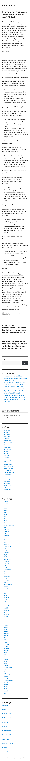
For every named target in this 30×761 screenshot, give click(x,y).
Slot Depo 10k (6, 713)
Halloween (7, 576)
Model (6, 608)
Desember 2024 (8, 466)
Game (5, 567)
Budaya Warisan (9, 525)
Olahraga (6, 629)
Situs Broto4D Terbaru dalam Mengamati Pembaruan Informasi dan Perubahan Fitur (15, 378)
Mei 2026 (7, 436)
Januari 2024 (8, 489)
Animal (6, 504)
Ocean (6, 627)
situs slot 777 (6, 739)
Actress (6, 501)
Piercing (6, 633)
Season (6, 659)
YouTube (6, 689)
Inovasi (6, 587)
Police (5, 640)
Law (5, 601)
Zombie (6, 691)
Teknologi (7, 674)
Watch (6, 684)
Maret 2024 (7, 485)
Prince (6, 646)
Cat (5, 533)
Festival (6, 563)
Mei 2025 (7, 455)
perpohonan (7, 631)
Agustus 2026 (8, 430)
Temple (6, 676)
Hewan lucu (7, 580)
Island (6, 589)
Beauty (6, 512)
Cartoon (6, 531)
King (5, 599)
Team (5, 672)
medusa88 (5, 752)
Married (6, 606)
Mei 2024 (7, 481)
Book (5, 521)
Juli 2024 (6, 477)
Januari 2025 (8, 464)
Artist (5, 508)
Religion (6, 650)
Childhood (7, 540)
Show (5, 663)
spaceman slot (8, 667)
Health (6, 578)
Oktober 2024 (8, 470)
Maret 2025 (7, 460)
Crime (5, 550)
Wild (5, 687)
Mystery (6, 616)
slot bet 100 (5, 705)
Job (5, 593)
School (6, 655)
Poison (6, 638)
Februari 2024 (8, 487)
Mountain (7, 610)
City (5, 542)
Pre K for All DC (9, 5)
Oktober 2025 (8, 447)
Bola (5, 518)
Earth (5, 557)
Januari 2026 (8, 440)
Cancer (6, 527)
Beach (6, 510)
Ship (5, 661)
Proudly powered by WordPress (18, 758)
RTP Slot (5, 709)
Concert (6, 544)
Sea (5, 657)
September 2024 (9, 472)
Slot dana (5, 722)
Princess (6, 648)
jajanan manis (8, 591)
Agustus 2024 (8, 474)
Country (6, 548)
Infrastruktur (8, 584)
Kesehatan (7, 597)
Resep (5, 652)
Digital (6, 555)
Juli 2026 (6, 432)
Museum (6, 614)
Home (6, 582)
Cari (3, 360)
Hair (5, 574)
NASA (5, 621)
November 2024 (9, 468)
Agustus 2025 (8, 449)
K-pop (6, 595)
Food (5, 565)
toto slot (5, 747)
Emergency (7, 559)
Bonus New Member (8, 735)
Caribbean (7, 529)
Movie (6, 612)
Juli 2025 (6, 451)
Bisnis (6, 516)
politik (6, 642)
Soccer (6, 665)
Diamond (6, 552)
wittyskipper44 (8, 313)
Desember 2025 (8, 443)
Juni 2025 (7, 453)
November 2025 (9, 445)
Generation (7, 569)
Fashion (6, 561)
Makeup (6, 604)
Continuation (8, 546)
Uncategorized (6, 314)
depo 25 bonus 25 (7, 743)
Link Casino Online (8, 718)
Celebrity (6, 535)
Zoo (5, 693)
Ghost (6, 572)
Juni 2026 (7, 434)
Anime (6, 506)
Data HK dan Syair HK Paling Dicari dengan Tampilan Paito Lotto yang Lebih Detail (14, 399)
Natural (6, 625)
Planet (6, 635)
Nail (5, 618)
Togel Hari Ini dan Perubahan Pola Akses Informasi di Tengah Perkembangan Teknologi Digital (14, 393)
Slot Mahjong (6, 730)
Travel (6, 678)
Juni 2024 (7, 479)
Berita (6, 514)
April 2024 (7, 483)
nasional (6, 623)
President (7, 644)
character (7, 538)
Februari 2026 (8, 438)
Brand (6, 523)
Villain (6, 682)
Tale (5, 669)
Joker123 (5, 726)
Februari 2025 (8, 462)
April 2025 (7, 457)
